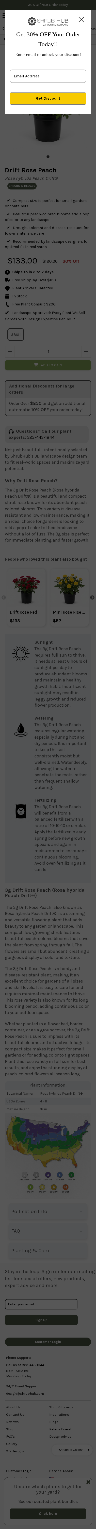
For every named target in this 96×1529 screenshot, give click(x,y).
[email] (48, 72)
